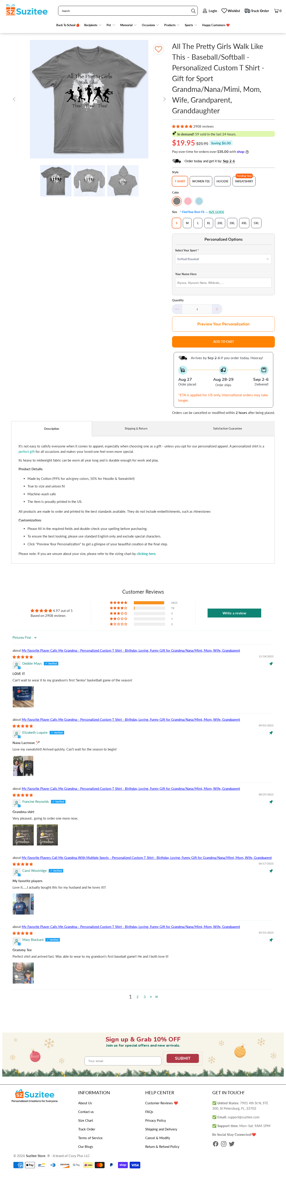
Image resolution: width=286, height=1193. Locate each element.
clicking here (146, 554)
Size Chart (85, 1120)
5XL (256, 223)
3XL (232, 223)
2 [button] (138, 997)
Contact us (86, 1112)
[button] (93, 25)
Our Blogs (85, 1147)
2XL (220, 223)
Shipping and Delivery (161, 1129)
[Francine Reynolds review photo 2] (47, 835)
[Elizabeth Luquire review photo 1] (23, 766)
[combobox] (128, 11)
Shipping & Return (136, 428)
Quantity (178, 300)
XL (208, 223)
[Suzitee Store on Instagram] (223, 1144)
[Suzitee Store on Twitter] (231, 1144)
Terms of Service (90, 1138)
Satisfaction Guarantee (227, 428)
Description (51, 428)
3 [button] (145, 997)
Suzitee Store (35, 1156)
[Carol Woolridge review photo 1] (23, 904)
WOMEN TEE (201, 181)
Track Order (260, 11)
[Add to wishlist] (159, 49)
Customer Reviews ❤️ (161, 1103)
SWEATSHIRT (244, 181)
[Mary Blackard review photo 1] (23, 973)
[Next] (164, 99)
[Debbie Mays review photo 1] (23, 697)
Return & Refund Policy (162, 1147)
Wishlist (234, 11)
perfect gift (27, 451)
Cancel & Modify (157, 1138)
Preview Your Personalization (223, 323)
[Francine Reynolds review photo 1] (23, 835)
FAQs (149, 1112)
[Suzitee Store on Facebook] (215, 1144)
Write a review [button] (234, 613)
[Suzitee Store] (26, 10)
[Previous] (14, 99)
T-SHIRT (180, 181)
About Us (85, 1103)
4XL (244, 223)
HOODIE (222, 181)
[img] (23, 657)
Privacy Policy (155, 1120)
